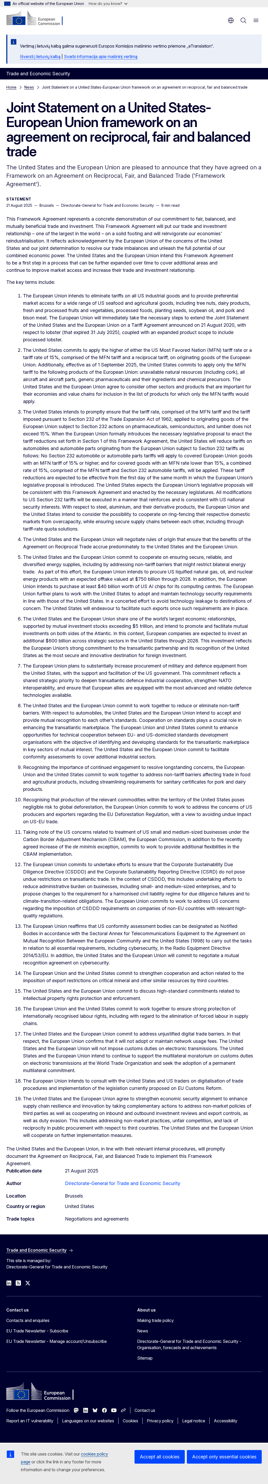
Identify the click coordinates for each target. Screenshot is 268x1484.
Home (11, 87)
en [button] (231, 20)
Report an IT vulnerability (29, 1420)
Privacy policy (160, 1420)
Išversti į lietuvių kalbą (40, 56)
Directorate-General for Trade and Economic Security (122, 1183)
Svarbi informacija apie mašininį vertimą (100, 56)
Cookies (130, 1420)
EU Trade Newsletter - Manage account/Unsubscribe (56, 1341)
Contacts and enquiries (27, 1320)
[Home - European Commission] (38, 18)
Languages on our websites (88, 1420)
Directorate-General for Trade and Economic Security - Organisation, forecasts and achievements (189, 1344)
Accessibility (225, 1420)
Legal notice (193, 1420)
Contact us (145, 1410)
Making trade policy (155, 1320)
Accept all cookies (160, 1456)
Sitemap (145, 1358)
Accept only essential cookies (224, 1456)
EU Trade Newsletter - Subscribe (37, 1330)
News (29, 87)
